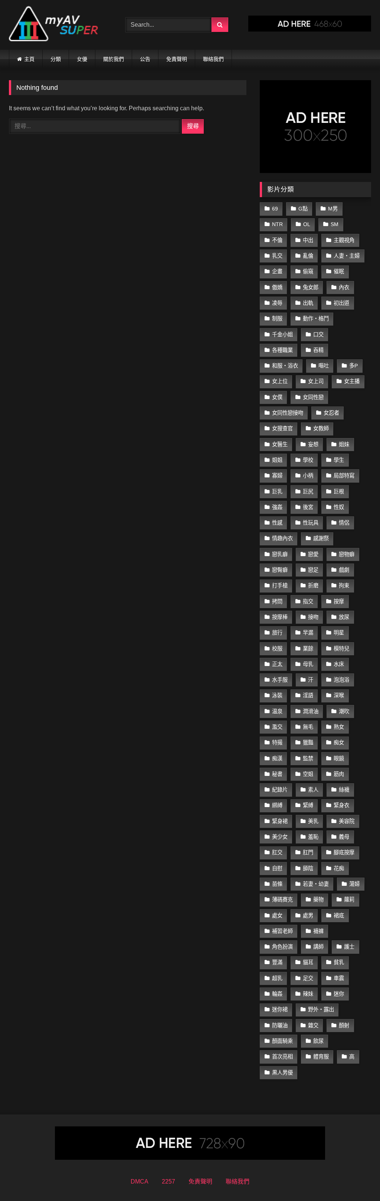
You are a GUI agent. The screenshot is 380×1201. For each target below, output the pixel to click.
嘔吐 (323, 366)
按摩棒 (280, 617)
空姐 (308, 774)
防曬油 (280, 1025)
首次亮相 (282, 1057)
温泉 (277, 711)
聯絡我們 (213, 59)
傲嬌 (277, 287)
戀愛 (313, 554)
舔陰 (308, 868)
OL (306, 224)
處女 (277, 915)
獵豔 (308, 742)
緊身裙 (280, 821)
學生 (339, 460)
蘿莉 (349, 900)
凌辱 (277, 303)
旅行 (277, 633)
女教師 (321, 428)
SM (334, 224)
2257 (168, 1181)
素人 (313, 790)
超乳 (277, 978)
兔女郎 (310, 287)
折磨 (313, 585)
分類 (55, 59)
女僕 (277, 397)
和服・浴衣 (285, 366)
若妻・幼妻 (316, 884)
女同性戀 (313, 397)
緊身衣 (341, 805)
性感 (277, 523)
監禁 (308, 758)
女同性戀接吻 (287, 413)
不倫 (277, 240)
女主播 (352, 381)
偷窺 (308, 271)
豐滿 (277, 962)
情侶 (344, 523)
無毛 (308, 727)
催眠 (339, 271)
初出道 (341, 303)
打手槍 (280, 585)
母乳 (308, 664)
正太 (277, 664)
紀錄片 (280, 790)
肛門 (308, 852)
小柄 (308, 476)
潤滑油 (310, 711)
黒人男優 (282, 1073)
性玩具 (310, 523)
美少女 (280, 837)
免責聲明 (176, 59)
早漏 (308, 633)
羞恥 (313, 837)
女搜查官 (282, 428)
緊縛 (308, 805)
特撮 (277, 742)
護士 (349, 947)
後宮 (308, 507)
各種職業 (282, 350)
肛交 (277, 852)
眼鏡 (339, 758)
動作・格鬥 (316, 319)
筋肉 (339, 774)
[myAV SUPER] (58, 25)
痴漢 (277, 758)
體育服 (321, 1057)
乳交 (277, 256)
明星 (339, 633)
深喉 (339, 695)
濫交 (277, 727)
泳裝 (277, 695)
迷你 (339, 994)
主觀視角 (344, 240)
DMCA (139, 1181)
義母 (344, 837)
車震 (339, 978)
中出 (308, 240)
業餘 (308, 649)
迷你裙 (280, 1009)
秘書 (277, 774)
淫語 (308, 695)
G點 (303, 209)
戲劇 (344, 570)
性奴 (339, 507)
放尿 (344, 617)
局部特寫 (344, 476)
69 (275, 209)
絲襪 (344, 790)
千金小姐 (282, 334)
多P (353, 366)
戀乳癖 (280, 554)
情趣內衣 (282, 538)
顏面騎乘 (282, 1041)
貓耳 (308, 962)
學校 (308, 460)
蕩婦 (354, 884)
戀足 (313, 570)
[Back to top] (357, 1179)
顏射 (344, 1025)
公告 (145, 59)
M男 (333, 209)
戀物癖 (346, 554)
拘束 (344, 585)
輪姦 (277, 994)
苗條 (277, 884)
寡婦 (277, 476)
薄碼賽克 (282, 900)
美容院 (346, 821)
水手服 (280, 680)
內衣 (344, 287)
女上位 (280, 381)
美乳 (313, 821)
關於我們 (113, 59)
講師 (318, 947)
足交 (308, 978)
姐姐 (277, 460)
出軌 (308, 303)
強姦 (277, 507)
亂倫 (308, 256)
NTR (277, 224)
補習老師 (282, 931)
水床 (339, 664)
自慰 (277, 868)
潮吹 (344, 711)
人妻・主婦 (347, 256)
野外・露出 (321, 1009)
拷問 (277, 601)
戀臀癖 (280, 570)
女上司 (316, 381)
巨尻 (308, 492)
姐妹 (344, 444)
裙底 (339, 915)
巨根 (339, 492)
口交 (318, 334)
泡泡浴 (341, 680)
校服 (277, 649)
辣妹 (308, 994)
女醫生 (280, 444)
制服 (277, 319)
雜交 (313, 1025)
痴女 (339, 742)
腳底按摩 (344, 852)
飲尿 (318, 1041)
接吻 (313, 617)
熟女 (339, 727)
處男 (308, 915)
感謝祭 (321, 538)
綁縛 (277, 805)
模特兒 (341, 649)
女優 (82, 59)
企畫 (277, 271)
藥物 (318, 900)
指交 (308, 601)
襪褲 (318, 931)
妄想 (313, 444)
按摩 (339, 601)
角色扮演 (282, 947)
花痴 (339, 868)
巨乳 (277, 492)
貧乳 (339, 962)
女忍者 (331, 413)
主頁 (29, 59)
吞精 (318, 350)
